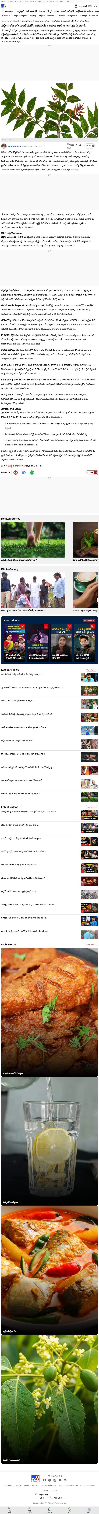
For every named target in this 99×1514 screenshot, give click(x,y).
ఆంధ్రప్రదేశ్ (33, 11)
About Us (18, 1485)
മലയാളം (59, 2)
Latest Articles (10, 669)
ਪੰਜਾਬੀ (45, 2)
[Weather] (80, 5)
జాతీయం (90, 11)
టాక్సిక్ (16, 16)
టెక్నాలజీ (42, 16)
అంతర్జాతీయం (72, 16)
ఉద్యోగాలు (24, 16)
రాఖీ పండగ (7, 16)
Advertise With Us (31, 1485)
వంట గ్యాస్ (83, 16)
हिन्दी (10, 2)
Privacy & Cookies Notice (68, 1485)
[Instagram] (54, 1480)
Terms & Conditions (87, 1485)
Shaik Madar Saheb (14, 146)
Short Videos (12, 620)
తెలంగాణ (42, 11)
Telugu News (6, 21)
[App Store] (57, 1498)
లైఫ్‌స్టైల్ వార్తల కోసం (16, 466)
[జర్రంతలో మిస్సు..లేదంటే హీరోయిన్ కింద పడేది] (37, 643)
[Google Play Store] (42, 1496)
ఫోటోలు (56, 11)
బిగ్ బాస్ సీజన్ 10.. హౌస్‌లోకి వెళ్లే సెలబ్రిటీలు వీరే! (14, 657)
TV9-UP (73, 2)
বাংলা (39, 2)
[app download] (75, 6)
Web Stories (8, 944)
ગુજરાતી (33, 2)
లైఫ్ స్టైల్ (49, 11)
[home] (2, 11)
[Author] (4, 146)
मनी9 (67, 2)
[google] (75, 145)
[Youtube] (16, 472)
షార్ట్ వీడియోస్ (81, 11)
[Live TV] (89, 5)
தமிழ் (52, 2)
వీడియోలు (61, 16)
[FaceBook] (44, 1480)
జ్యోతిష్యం (33, 16)
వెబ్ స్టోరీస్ (70, 11)
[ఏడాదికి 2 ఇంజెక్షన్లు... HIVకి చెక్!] (61, 643)
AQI (85, 6)
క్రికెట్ (27, 11)
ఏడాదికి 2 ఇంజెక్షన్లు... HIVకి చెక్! (60, 656)
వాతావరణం (51, 16)
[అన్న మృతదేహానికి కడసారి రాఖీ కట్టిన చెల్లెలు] (84, 643)
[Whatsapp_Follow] (32, 472)
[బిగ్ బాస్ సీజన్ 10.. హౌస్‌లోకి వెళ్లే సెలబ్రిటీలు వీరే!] (14, 643)
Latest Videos (9, 807)
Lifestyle (16, 21)
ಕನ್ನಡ (18, 2)
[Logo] (3, 6)
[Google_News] (24, 472)
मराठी (25, 2)
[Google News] (65, 1480)
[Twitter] (49, 1480)
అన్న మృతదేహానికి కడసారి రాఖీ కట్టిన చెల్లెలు (82, 657)
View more (88, 621)
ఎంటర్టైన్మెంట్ (20, 11)
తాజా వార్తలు (9, 11)
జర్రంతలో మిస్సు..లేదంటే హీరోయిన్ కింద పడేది (38, 656)
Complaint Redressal (48, 1485)
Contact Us (8, 1485)
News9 (3, 2)
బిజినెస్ (63, 11)
